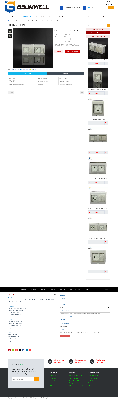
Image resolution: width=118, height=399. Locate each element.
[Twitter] (108, 4)
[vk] (30, 350)
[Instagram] (111, 4)
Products (33, 289)
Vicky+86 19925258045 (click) (15, 328)
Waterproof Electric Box (75, 375)
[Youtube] (110, 4)
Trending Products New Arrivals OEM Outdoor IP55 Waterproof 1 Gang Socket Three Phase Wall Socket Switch (98, 89)
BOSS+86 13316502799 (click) (15, 321)
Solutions (53, 289)
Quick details (27, 73)
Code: (55, 36)
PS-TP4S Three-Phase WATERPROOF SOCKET (98, 149)
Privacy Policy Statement (76, 383)
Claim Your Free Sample (97, 33)
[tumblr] (16, 350)
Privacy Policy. (47, 398)
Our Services (91, 383)
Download (62, 289)
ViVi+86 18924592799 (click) (15, 325)
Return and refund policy (76, 385)
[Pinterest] (113, 4)
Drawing (65, 73)
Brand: (55, 34)
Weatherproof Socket (75, 378)
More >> (55, 294)
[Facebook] (105, 4)
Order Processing (93, 375)
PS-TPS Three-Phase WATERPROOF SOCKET (98, 268)
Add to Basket (74, 51)
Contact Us (23, 289)
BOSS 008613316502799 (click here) (17, 308)
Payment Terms (92, 378)
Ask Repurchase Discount (97, 36)
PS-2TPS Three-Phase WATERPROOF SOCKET (98, 238)
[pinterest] (9, 350)
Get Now (65, 336)
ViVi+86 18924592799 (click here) (16, 315)
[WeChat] (13, 350)
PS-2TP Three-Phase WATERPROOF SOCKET (98, 178)
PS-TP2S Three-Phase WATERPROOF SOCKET (98, 208)
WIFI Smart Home (74, 380)
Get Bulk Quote (97, 29)
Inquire (59, 51)
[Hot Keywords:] (108, 25)
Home (87, 289)
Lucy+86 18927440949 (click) (15, 323)
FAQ (79, 289)
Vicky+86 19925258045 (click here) (16, 312)
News (71, 289)
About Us (43, 289)
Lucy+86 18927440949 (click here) (16, 310)
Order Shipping (92, 380)
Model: (55, 33)
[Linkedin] (106, 4)
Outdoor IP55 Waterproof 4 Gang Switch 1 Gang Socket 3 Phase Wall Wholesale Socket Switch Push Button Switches (98, 59)
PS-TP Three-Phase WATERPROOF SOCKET (98, 119)
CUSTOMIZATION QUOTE (73, 7)
